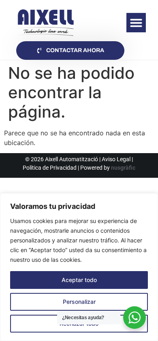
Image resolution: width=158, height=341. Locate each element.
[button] (136, 22)
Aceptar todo (79, 279)
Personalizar (79, 301)
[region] (79, 267)
